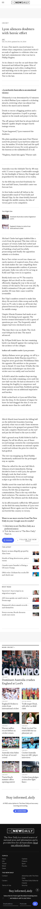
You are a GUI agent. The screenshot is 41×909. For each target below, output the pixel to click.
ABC (3, 39)
